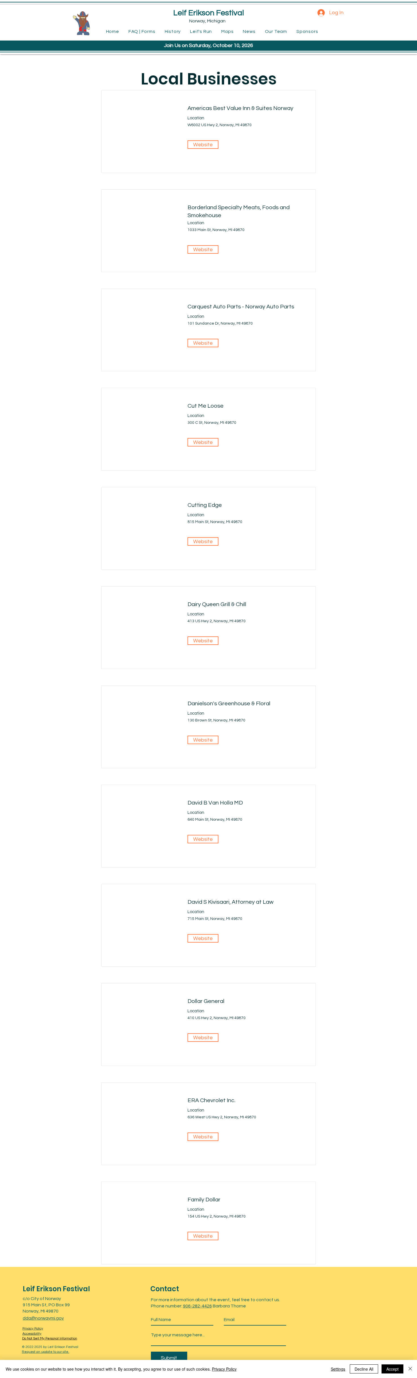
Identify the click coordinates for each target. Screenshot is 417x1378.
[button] (203, 249)
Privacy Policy (224, 1369)
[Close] (410, 1368)
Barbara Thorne (229, 1306)
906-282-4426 (197, 1306)
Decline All (364, 1369)
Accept (392, 1369)
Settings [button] (338, 1369)
